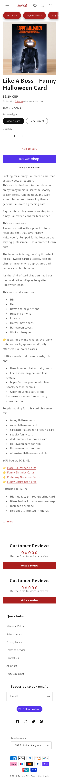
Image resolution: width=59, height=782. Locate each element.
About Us (12, 665)
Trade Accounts (15, 673)
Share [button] (10, 521)
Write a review (29, 565)
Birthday (12, 15)
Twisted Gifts (24, 776)
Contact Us (13, 658)
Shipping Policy (15, 626)
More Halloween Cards (21, 468)
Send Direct (37, 120)
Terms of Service (16, 649)
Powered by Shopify (40, 776)
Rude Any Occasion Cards (23, 477)
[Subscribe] (48, 696)
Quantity (7, 128)
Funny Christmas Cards (22, 482)
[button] (7, 5)
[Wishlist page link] (35, 5)
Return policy (14, 634)
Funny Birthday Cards (20, 472)
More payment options (29, 167)
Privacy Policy (14, 642)
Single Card (13, 120)
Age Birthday (34, 15)
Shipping (19, 101)
